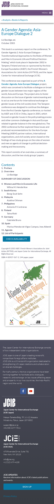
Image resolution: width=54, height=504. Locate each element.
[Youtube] (31, 391)
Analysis (6, 20)
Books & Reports (20, 20)
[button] (45, 13)
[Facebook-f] (23, 391)
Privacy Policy (10, 496)
